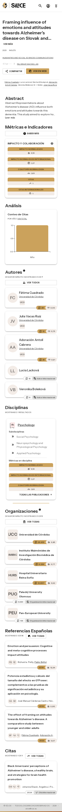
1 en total (22, 219)
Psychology (26, 425)
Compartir (13, 71)
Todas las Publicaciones (35, 494)
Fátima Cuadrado (12, 82)
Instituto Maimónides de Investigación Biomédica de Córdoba (36, 555)
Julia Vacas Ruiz (50, 85)
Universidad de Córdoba (34, 534)
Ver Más (8, 44)
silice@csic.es (31, 809)
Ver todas (31, 522)
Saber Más (31, 133)
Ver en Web (38, 71)
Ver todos (31, 283)
